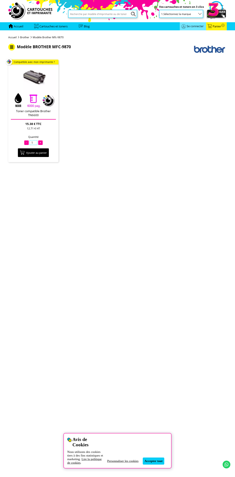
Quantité (33, 137)
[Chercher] (133, 14)
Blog (87, 26)
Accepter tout (154, 461)
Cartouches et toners (53, 26)
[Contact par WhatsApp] (226, 464)
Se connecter (195, 26)
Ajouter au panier (36, 152)
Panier (218, 26)
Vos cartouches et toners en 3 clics (181, 6)
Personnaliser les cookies (122, 461)
